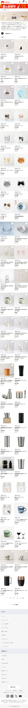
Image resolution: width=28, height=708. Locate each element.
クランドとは (8, 690)
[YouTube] (20, 696)
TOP (2, 9)
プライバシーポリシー (20, 692)
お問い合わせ (13, 687)
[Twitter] (16, 696)
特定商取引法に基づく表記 (9, 692)
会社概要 (15, 690)
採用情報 (20, 690)
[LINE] (12, 696)
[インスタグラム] (7, 696)
